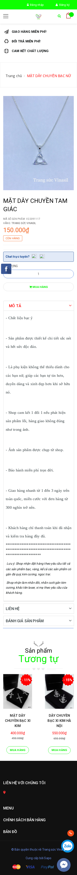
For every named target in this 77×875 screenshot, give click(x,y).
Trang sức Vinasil (24, 223)
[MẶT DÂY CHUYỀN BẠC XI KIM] (17, 691)
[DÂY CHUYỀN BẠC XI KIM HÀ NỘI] (59, 691)
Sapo (47, 858)
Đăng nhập (36, 4)
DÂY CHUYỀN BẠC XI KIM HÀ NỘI (59, 720)
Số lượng (10, 266)
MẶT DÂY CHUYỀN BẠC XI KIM (17, 720)
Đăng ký (64, 4)
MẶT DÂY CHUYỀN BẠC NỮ (49, 75)
